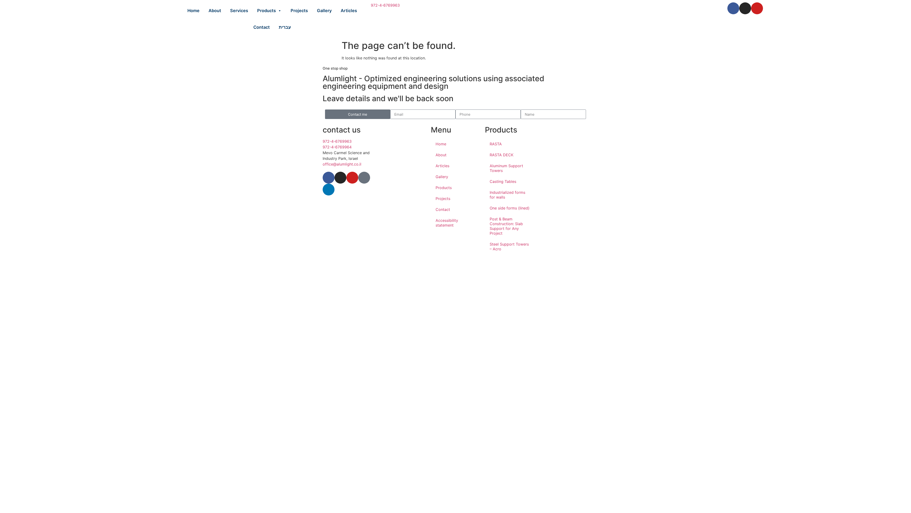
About (215, 10)
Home (193, 10)
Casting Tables (503, 181)
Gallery (324, 10)
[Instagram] (745, 8)
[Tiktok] (364, 178)
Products (266, 10)
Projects (299, 10)
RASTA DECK (501, 154)
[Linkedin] (329, 189)
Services (239, 10)
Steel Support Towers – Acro (509, 246)
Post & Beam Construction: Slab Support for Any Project (506, 226)
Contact (261, 27)
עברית (285, 27)
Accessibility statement (447, 223)
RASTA (496, 144)
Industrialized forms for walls (507, 195)
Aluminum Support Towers (506, 168)
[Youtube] (757, 8)
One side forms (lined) (510, 208)
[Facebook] (733, 8)
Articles (349, 10)
